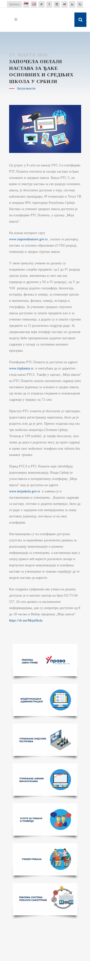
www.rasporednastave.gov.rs (28, 239)
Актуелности (26, 88)
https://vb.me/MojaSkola (25, 620)
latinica (14, 4)
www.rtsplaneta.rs (21, 368)
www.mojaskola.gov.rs (24, 491)
